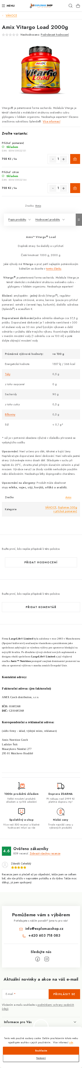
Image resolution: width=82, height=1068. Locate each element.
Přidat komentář (41, 607)
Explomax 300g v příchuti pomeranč (65, 509)
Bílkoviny (10, 414)
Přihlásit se (64, 994)
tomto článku (53, 269)
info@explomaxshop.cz (44, 928)
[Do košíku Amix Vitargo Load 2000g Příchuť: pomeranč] (75, 159)
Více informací (51, 121)
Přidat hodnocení (41, 562)
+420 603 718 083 (44, 935)
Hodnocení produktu (47, 219)
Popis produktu (17, 219)
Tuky (7, 374)
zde (71, 1042)
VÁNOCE (50, 507)
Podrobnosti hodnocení (55, 35)
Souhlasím (41, 1050)
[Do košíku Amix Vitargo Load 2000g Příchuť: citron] (75, 188)
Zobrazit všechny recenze (45, 853)
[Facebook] (37, 959)
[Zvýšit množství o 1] (63, 159)
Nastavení (41, 1058)
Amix (38, 206)
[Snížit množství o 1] (52, 159)
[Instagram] (46, 959)
